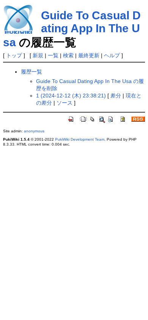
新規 (38, 55)
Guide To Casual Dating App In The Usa (72, 29)
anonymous (34, 131)
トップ (14, 55)
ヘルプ (112, 55)
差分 (115, 96)
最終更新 (88, 55)
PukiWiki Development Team (79, 139)
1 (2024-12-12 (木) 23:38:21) (71, 96)
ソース (64, 103)
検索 (68, 55)
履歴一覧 (31, 72)
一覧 (53, 55)
